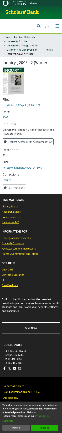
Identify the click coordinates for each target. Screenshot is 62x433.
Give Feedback (10, 285)
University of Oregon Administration (24, 45)
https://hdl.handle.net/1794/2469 (22, 167)
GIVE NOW (31, 328)
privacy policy (42, 415)
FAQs (5, 280)
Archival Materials (24, 37)
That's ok (44, 427)
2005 (5, 117)
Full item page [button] (16, 188)
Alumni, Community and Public (20, 253)
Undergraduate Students (16, 238)
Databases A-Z (10, 222)
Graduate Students (13, 243)
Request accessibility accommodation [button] (29, 141)
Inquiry (49, 49)
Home (6, 37)
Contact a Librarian (13, 274)
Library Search (10, 206)
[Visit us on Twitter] (9, 368)
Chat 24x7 (7, 269)
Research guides (11, 211)
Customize (7, 420)
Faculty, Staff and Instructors (19, 248)
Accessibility (10, 397)
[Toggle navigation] (57, 26)
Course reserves (11, 217)
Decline (16, 427)
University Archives (18, 41)
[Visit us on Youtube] (15, 368)
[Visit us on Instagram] (19, 368)
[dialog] (31, 417)
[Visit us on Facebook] (4, 368)
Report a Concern (13, 386)
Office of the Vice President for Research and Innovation (24, 49)
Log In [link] (45, 26)
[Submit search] (39, 26)
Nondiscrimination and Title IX (21, 391)
